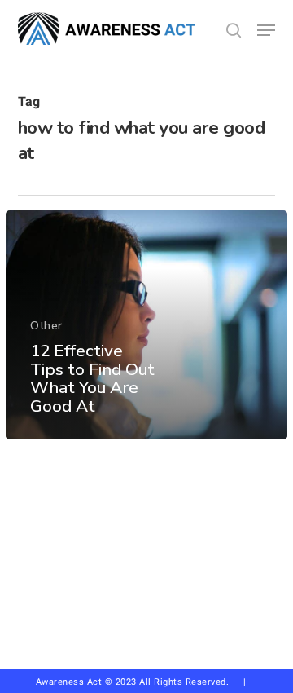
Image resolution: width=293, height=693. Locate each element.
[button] (266, 30)
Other (46, 325)
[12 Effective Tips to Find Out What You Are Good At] (146, 324)
